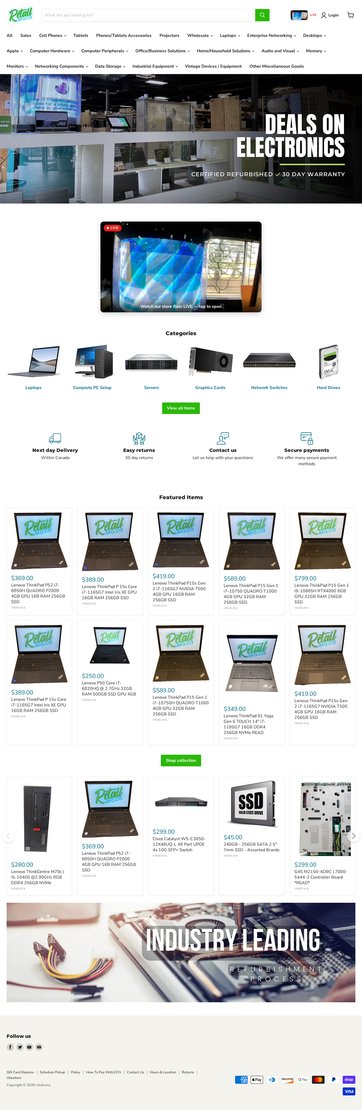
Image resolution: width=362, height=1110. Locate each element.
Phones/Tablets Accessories (124, 35)
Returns (188, 1072)
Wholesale (198, 35)
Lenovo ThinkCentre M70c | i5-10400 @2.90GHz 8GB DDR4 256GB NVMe (37, 877)
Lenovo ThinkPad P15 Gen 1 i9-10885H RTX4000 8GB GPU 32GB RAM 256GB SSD (321, 593)
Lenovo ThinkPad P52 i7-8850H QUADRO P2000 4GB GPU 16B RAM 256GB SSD (38, 593)
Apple (13, 51)
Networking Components (60, 66)
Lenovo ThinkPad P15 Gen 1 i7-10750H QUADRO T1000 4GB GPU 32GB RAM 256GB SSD (181, 705)
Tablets (80, 35)
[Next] (353, 836)
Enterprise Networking (270, 35)
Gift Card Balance (20, 1072)
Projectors (169, 35)
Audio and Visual (279, 51)
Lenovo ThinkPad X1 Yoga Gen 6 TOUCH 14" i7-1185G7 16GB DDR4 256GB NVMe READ (248, 724)
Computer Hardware (50, 51)
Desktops (313, 35)
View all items (181, 408)
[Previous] (8, 836)
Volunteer (14, 1078)
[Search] (262, 15)
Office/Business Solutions (161, 51)
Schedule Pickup (52, 1072)
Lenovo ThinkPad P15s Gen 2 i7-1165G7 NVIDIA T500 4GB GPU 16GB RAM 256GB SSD (179, 591)
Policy (75, 1072)
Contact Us (135, 1072)
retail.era (18, 607)
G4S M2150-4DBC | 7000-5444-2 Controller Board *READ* (320, 877)
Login (333, 15)
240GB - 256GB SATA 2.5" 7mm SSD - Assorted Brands (252, 847)
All (9, 35)
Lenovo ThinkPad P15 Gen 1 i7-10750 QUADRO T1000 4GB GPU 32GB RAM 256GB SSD (251, 594)
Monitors (16, 66)
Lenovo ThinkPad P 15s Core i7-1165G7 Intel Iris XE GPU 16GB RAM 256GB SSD (109, 592)
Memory (314, 51)
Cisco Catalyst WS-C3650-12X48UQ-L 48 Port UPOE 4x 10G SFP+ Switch (179, 844)
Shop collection (181, 760)
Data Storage (108, 66)
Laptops (228, 35)
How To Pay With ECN (103, 1072)
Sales (25, 35)
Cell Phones (51, 35)
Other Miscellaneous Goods (277, 66)
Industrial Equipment (154, 66)
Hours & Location (163, 1072)
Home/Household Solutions (224, 51)
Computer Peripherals (103, 51)
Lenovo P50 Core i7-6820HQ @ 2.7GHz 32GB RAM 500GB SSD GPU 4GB (109, 688)
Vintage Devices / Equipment (213, 66)
